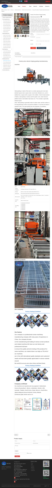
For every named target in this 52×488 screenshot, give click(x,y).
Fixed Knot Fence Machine (7, 47)
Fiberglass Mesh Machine (7, 36)
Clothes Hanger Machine (6, 17)
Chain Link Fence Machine (7, 35)
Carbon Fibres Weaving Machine (8, 41)
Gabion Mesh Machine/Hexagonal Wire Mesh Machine (8, 38)
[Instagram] (26, 1)
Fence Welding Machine (7, 62)
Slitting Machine (5, 31)
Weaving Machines (5, 33)
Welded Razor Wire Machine (7, 65)
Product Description (18, 56)
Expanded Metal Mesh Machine (8, 25)
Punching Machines (6, 19)
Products (32, 466)
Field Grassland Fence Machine (8, 42)
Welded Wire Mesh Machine (7, 60)
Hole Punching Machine (7, 22)
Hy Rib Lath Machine (6, 30)
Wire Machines (5, 49)
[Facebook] (20, 1)
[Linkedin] (21, 1)
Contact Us (33, 470)
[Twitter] (23, 1)
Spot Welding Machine (7, 68)
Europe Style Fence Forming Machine (8, 55)
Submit (17, 456)
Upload (16, 451)
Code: (16, 54)
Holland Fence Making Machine (8, 66)
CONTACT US (48, 1)
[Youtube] (25, 1)
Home (32, 463)
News (32, 464)
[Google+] (46, 486)
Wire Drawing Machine (7, 52)
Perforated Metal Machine (7, 28)
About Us (32, 467)
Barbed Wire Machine (6, 39)
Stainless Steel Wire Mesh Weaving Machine (8, 44)
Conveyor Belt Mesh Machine (8, 27)
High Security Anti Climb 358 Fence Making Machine (8, 63)
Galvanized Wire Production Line (8, 57)
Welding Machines (5, 58)
